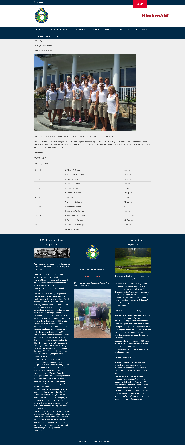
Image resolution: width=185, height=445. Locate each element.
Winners (79, 30)
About (38, 30)
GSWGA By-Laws (43, 36)
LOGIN (140, 4)
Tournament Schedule (60, 30)
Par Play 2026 (141, 30)
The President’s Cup (100, 30)
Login (58, 36)
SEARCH (40, 2)
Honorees (122, 30)
